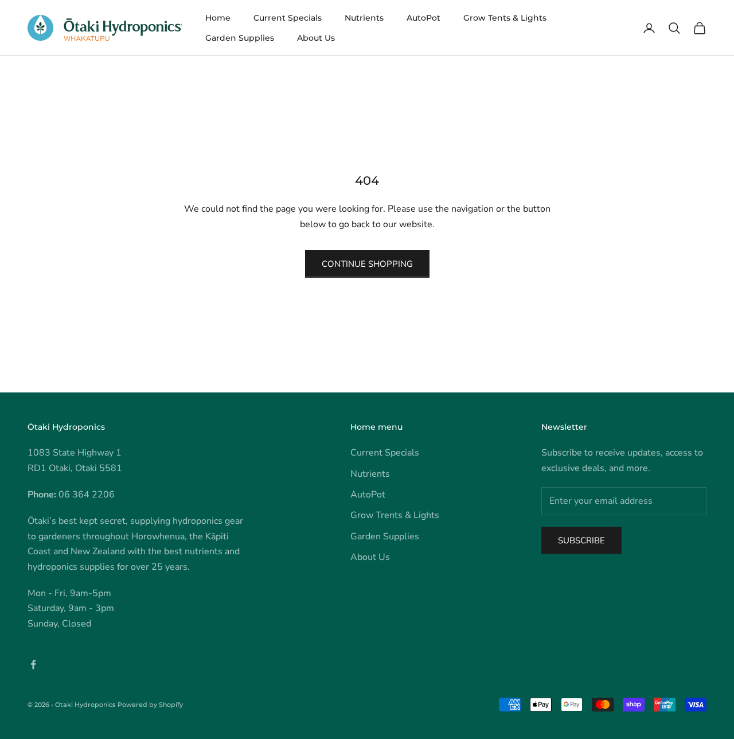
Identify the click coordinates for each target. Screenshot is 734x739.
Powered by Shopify (150, 705)
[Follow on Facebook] (33, 664)
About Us (316, 38)
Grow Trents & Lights (394, 515)
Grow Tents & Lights (504, 18)
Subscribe (581, 540)
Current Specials (287, 18)
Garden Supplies (239, 38)
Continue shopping (367, 264)
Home (218, 18)
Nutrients (364, 18)
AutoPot (423, 18)
